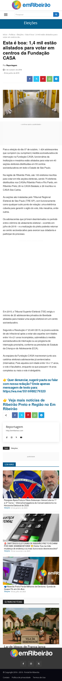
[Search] (56, 14)
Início (5, 34)
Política (12, 34)
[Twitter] (36, 79)
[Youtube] (21, 436)
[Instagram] (12, 436)
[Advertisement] (31, 135)
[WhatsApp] (49, 79)
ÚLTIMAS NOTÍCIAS (13, 602)
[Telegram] (56, 79)
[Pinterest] (43, 79)
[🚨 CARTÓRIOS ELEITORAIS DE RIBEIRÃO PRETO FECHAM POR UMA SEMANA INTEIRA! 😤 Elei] (31, 528)
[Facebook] (30, 79)
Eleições (30, 23)
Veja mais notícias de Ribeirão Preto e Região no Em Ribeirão (29, 404)
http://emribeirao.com (14, 430)
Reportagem (11, 65)
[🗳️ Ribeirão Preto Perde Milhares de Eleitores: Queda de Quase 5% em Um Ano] (31, 571)
